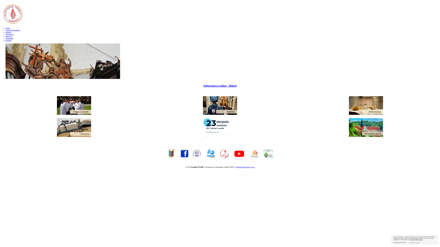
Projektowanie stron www (245, 167)
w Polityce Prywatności (416, 239)
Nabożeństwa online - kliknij (220, 85)
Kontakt (8, 41)
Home (8, 28)
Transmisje (9, 38)
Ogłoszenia (10, 34)
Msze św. (9, 36)
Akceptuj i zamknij (414, 242)
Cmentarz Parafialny (13, 30)
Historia (8, 32)
